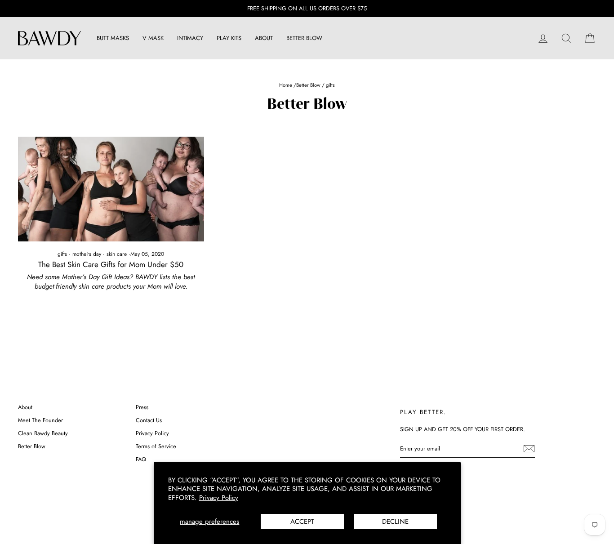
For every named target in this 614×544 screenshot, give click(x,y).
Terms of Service (156, 446)
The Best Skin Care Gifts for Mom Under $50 (110, 264)
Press (142, 407)
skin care (117, 254)
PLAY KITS (229, 38)
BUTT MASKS (113, 38)
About (25, 407)
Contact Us (149, 420)
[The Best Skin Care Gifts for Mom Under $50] (111, 189)
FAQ (141, 459)
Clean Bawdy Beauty (43, 433)
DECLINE (395, 521)
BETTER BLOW (304, 38)
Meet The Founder (40, 420)
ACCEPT (302, 521)
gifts (62, 254)
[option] (307, 8)
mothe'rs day (86, 254)
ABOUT (264, 38)
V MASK (153, 38)
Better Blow (308, 85)
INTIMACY (190, 38)
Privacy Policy (218, 498)
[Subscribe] (529, 448)
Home (286, 85)
